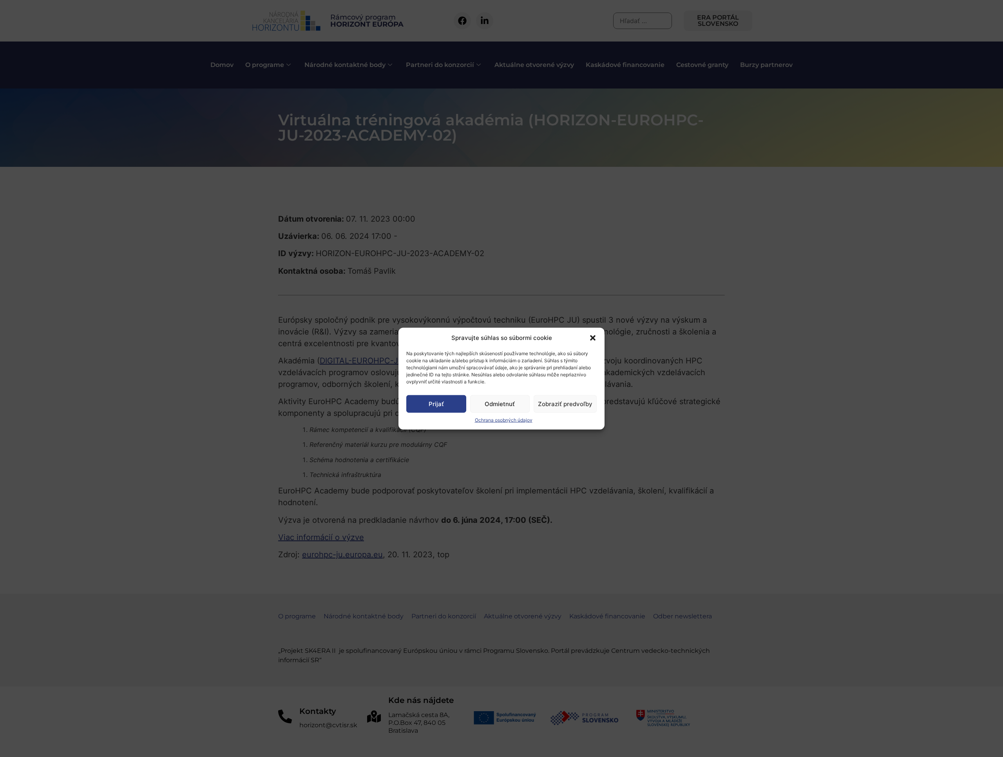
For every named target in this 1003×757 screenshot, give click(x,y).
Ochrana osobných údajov (503, 420)
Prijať (436, 403)
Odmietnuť (500, 403)
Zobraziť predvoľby (565, 403)
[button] (593, 338)
